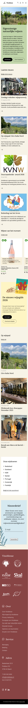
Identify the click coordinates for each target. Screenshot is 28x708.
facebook (6, 690)
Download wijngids (9, 321)
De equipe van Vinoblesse (10, 620)
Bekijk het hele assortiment (11, 490)
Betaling (4, 647)
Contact (4, 650)
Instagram (3, 690)
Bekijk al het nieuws (6, 74)
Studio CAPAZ (22, 701)
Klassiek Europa (7, 626)
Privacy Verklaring (8, 617)
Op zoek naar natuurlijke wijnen (12, 623)
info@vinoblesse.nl (8, 677)
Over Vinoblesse (19, 59)
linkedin (9, 690)
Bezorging (5, 645)
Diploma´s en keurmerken (10, 629)
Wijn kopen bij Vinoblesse (10, 614)
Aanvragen (7, 317)
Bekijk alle (3, 339)
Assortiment (8, 59)
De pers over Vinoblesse (9, 632)
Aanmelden (14, 539)
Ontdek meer (4, 235)
